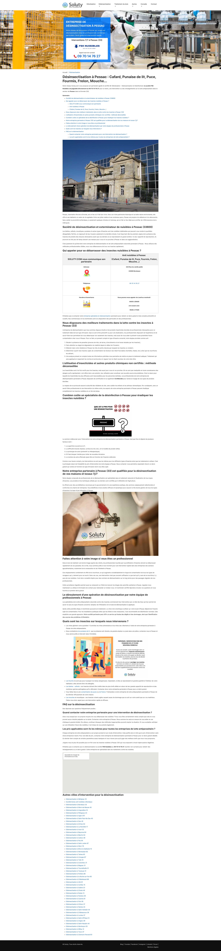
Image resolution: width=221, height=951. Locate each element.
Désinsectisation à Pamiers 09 (76, 896)
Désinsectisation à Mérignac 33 (76, 799)
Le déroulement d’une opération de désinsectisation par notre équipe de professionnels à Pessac (97, 126)
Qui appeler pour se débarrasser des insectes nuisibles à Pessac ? (87, 101)
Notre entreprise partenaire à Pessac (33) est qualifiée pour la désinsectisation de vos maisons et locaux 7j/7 (102, 120)
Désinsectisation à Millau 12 (75, 929)
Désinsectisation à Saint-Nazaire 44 (77, 923)
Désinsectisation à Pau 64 (74, 840)
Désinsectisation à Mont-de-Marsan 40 (79, 807)
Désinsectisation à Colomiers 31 (76, 863)
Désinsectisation (74, 72)
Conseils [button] (144, 4)
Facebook (134, 944)
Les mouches (70, 697)
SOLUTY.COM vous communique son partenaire (85, 104)
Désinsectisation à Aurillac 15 (75, 885)
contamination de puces (89, 692)
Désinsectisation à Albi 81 (74, 882)
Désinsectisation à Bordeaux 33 (76, 804)
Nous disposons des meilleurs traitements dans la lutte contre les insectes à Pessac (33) (95, 112)
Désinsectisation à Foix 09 (74, 901)
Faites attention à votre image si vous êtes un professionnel (85, 123)
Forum (155, 944)
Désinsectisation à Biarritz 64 (75, 835)
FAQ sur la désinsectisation (75, 131)
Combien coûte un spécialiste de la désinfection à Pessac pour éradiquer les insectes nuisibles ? (97, 117)
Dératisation (91, 4)
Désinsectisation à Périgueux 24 (76, 813)
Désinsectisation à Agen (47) (75, 816)
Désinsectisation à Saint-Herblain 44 (78, 910)
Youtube (127, 944)
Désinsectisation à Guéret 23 (75, 887)
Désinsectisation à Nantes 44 (75, 907)
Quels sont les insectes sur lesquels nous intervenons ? (84, 129)
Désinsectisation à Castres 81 (75, 898)
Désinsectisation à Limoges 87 (76, 857)
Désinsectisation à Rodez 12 (75, 893)
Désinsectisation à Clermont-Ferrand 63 (79, 934)
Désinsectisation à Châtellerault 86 (77, 879)
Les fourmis (70, 681)
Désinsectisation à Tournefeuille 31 (77, 868)
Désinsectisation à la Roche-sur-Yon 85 (79, 876)
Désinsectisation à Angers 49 (75, 921)
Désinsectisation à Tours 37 (75, 932)
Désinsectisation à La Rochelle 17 (77, 827)
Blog (121, 944)
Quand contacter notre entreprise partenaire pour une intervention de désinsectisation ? (98, 134)
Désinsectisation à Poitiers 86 (75, 874)
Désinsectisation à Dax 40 (74, 821)
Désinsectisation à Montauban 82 (77, 851)
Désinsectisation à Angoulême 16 (77, 810)
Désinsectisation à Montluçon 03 (76, 926)
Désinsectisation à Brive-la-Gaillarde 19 (79, 849)
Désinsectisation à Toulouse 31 (76, 871)
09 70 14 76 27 (88, 56)
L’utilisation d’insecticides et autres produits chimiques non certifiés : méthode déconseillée (96, 115)
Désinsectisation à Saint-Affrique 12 (77, 918)
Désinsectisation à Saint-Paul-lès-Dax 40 (79, 818)
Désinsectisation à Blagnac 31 (75, 865)
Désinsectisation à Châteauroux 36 (77, 912)
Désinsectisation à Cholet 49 (75, 890)
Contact (154, 4)
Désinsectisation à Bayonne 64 (76, 832)
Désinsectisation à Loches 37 (75, 915)
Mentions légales (152, 947)
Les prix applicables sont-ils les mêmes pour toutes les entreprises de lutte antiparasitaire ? (99, 137)
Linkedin (149, 944)
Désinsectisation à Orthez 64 (75, 824)
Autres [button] (134, 4)
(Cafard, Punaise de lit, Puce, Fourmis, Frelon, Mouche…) (88, 109)
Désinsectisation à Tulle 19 (74, 860)
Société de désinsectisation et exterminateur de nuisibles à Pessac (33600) (90, 98)
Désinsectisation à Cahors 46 (75, 838)
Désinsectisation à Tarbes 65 (75, 854)
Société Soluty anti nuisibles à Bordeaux (79, 802)
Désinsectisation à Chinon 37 (75, 904)
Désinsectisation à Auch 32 (75, 829)
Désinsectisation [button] (105, 4)
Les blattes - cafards (73, 686)
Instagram (142, 944)
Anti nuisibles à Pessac (77, 106)
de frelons (102, 692)
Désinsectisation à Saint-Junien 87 (77, 843)
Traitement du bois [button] (121, 4)
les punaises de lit (84, 631)
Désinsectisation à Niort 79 (75, 846)
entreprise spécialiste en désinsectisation (97, 316)
